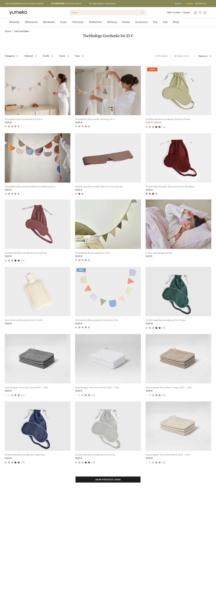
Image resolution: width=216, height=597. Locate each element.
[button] (108, 480)
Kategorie (9, 56)
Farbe (62, 56)
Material (28, 56)
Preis (77, 56)
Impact (186, 12)
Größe (46, 56)
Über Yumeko (173, 12)
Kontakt (178, 4)
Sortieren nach (181, 56)
